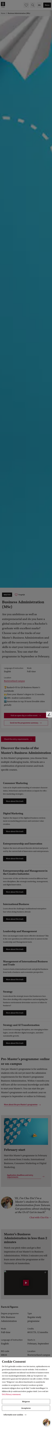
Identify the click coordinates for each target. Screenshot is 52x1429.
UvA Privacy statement (11, 1394)
